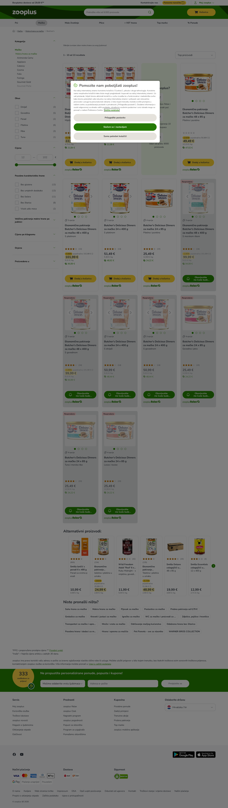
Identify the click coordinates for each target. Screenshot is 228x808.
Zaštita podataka (111, 110)
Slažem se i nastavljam (115, 126)
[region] (115, 112)
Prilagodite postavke (115, 117)
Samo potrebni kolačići (115, 136)
